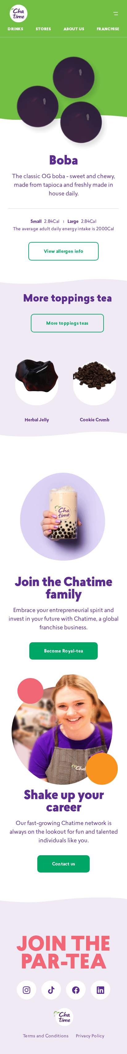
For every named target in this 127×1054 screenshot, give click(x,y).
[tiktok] (51, 990)
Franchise (108, 29)
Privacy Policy (90, 1036)
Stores (43, 29)
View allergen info (63, 251)
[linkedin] (100, 990)
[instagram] (26, 990)
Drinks (15, 29)
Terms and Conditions (45, 1036)
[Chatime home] (17, 13)
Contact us (63, 864)
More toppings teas (67, 323)
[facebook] (76, 990)
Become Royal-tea (63, 651)
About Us (73, 29)
